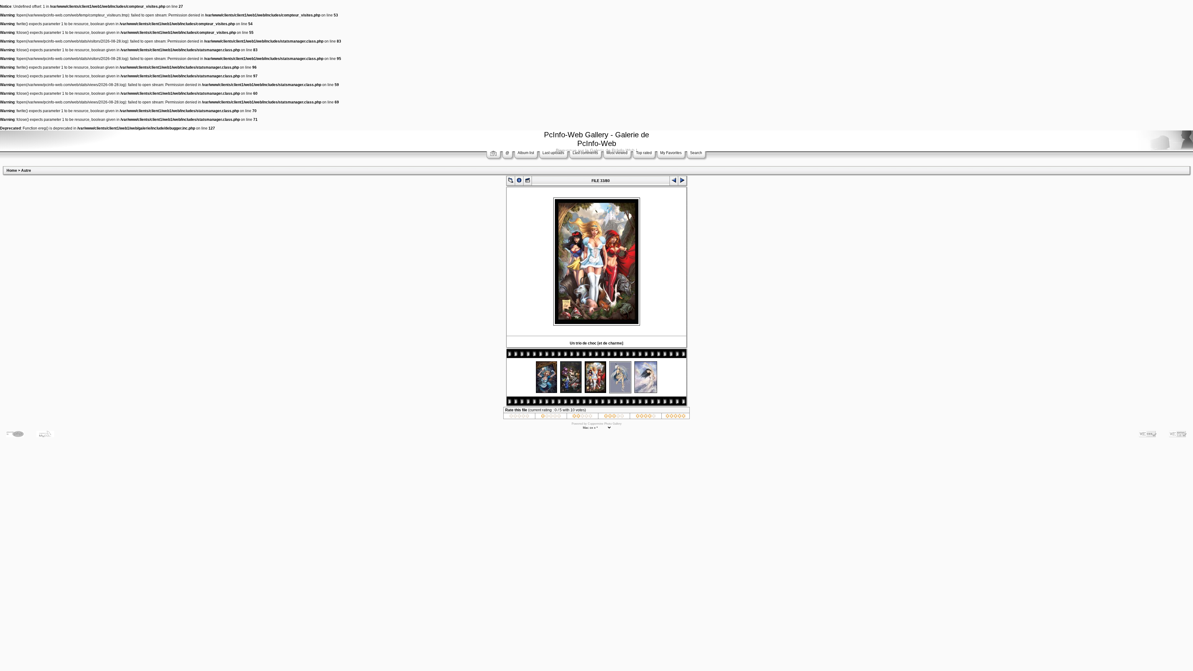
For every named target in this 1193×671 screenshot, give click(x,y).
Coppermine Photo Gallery (605, 423)
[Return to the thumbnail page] (511, 181)
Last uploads (553, 153)
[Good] (614, 417)
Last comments (585, 153)
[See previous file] (674, 181)
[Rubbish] (519, 417)
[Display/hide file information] (519, 181)
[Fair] (582, 417)
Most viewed (617, 153)
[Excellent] (646, 417)
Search (696, 153)
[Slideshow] (527, 181)
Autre (26, 170)
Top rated (644, 153)
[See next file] (682, 181)
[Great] (675, 417)
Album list (526, 153)
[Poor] (551, 417)
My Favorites (671, 153)
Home (12, 170)
